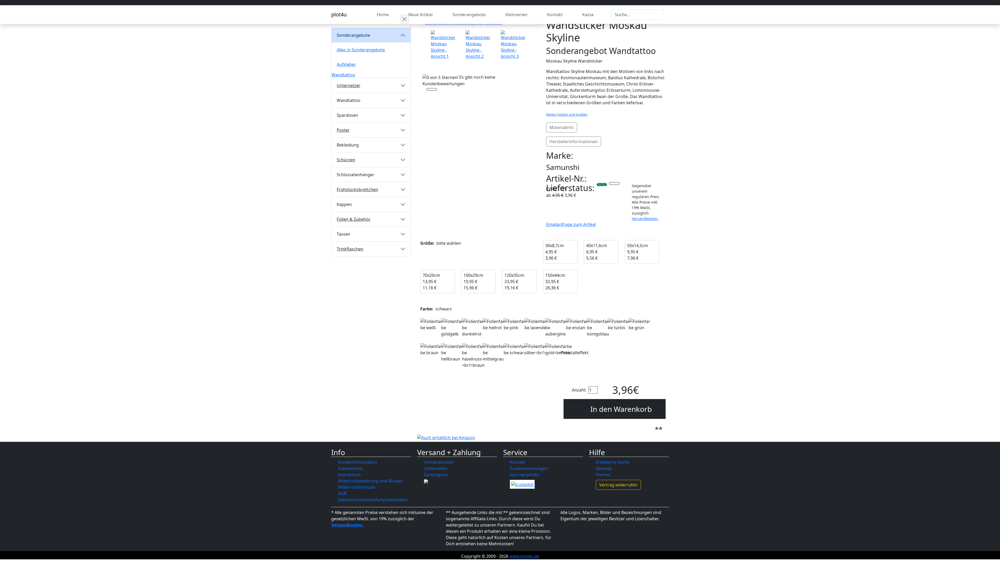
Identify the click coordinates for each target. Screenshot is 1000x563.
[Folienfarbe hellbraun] (452, 352)
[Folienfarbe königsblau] (598, 327)
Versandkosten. (645, 218)
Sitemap (604, 468)
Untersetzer (348, 85)
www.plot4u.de (524, 556)
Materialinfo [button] (561, 127)
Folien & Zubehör (354, 219)
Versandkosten (439, 462)
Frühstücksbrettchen (357, 189)
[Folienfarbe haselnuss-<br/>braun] (473, 355)
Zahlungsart (436, 475)
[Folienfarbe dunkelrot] (473, 327)
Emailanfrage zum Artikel (571, 224)
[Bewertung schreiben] (432, 90)
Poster (343, 130)
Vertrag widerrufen (618, 485)
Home (383, 14)
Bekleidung (348, 145)
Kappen (344, 204)
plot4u (339, 14)
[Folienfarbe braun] (431, 349)
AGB (342, 493)
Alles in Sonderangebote (361, 50)
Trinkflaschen (350, 249)
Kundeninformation (357, 462)
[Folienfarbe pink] (515, 324)
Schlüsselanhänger (355, 175)
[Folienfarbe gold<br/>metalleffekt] (567, 349)
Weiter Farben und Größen (567, 114)
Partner (603, 475)
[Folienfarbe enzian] (577, 324)
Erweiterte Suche (612, 462)
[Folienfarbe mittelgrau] (494, 352)
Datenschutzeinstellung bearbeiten (373, 500)
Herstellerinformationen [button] (573, 141)
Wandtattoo (343, 75)
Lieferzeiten (435, 468)
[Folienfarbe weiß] (431, 324)
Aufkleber (346, 64)
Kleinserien (516, 14)
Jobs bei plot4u (524, 475)
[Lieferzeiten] (614, 184)
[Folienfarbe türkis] (619, 324)
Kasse (588, 14)
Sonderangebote (469, 14)
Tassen (343, 234)
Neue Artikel (420, 14)
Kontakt (555, 14)
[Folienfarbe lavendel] (535, 324)
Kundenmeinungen (529, 468)
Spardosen (347, 115)
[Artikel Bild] (445, 44)
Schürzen (346, 160)
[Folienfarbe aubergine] (556, 327)
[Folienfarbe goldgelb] (452, 327)
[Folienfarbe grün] (640, 324)
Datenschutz (350, 468)
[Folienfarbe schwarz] (515, 349)
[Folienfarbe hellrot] (494, 324)
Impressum (349, 475)
